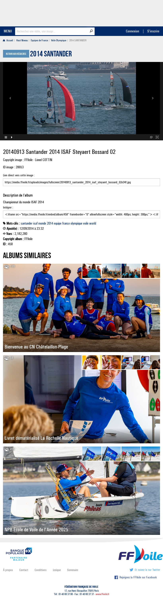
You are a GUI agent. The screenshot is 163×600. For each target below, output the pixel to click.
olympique (76, 223)
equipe (57, 223)
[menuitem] (9, 40)
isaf (35, 223)
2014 (50, 223)
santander (26, 223)
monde (42, 223)
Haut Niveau (22, 40)
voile (85, 223)
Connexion (132, 31)
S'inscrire (153, 31)
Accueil (9, 40)
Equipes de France (39, 40)
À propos (8, 570)
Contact (23, 570)
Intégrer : (8, 207)
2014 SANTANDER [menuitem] (77, 40)
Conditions (41, 570)
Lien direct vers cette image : (19, 175)
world (92, 223)
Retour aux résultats (16, 54)
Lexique (57, 570)
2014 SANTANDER (51, 55)
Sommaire (72, 570)
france (66, 223)
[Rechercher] (91, 31)
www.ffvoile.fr (102, 594)
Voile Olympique (58, 40)
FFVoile (135, 12)
